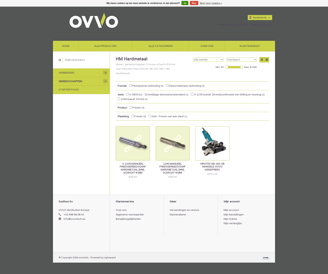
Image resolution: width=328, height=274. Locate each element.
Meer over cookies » (211, 3)
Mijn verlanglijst (233, 223)
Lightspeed (110, 257)
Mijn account (262, 24)
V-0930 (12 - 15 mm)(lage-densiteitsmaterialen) (158, 94)
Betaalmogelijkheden (128, 219)
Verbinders (66, 72)
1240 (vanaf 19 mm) (134, 99)
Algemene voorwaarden (130, 214)
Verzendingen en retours (184, 210)
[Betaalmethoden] (265, 257)
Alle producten (105, 46)
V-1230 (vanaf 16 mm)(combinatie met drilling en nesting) (229, 94)
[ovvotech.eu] (118, 21)
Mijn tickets (230, 219)
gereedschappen (70, 81)
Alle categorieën (160, 46)
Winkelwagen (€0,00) (233, 24)
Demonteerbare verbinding (186, 85)
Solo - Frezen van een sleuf (169, 116)
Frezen (138, 107)
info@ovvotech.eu (74, 219)
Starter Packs (69, 89)
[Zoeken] (60, 60)
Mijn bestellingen (234, 214)
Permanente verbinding (147, 85)
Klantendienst (250, 46)
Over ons (207, 46)
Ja (185, 3)
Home (66, 46)
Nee (194, 3)
